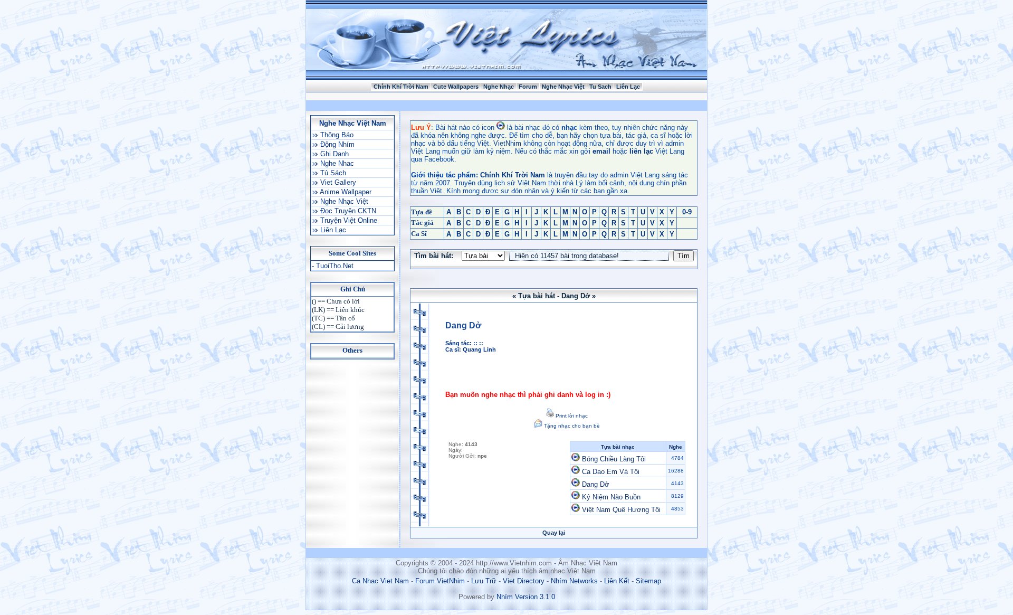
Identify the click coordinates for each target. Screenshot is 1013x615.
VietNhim (507, 143)
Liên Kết (616, 581)
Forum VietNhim (440, 581)
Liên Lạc (628, 86)
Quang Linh (479, 349)
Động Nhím (336, 144)
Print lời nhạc (571, 416)
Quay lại (553, 532)
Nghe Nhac (336, 163)
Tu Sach (600, 86)
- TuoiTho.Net (332, 266)
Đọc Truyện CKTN (347, 211)
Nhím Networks (574, 581)
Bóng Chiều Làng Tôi (614, 459)
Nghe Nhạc (498, 86)
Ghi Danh (333, 154)
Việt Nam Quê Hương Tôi (621, 510)
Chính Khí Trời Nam (401, 86)
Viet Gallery (337, 182)
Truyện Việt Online (347, 220)
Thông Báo (335, 135)
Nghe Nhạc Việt (563, 86)
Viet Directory (523, 581)
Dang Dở (595, 484)
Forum (528, 86)
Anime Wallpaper (344, 192)
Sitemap (648, 581)
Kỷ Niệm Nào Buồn (611, 497)
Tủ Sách (332, 173)
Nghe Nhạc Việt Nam (352, 123)
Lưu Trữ (483, 581)
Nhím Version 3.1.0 (525, 597)
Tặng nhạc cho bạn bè (571, 426)
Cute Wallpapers (456, 86)
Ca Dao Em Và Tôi (610, 472)
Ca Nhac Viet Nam (380, 581)
